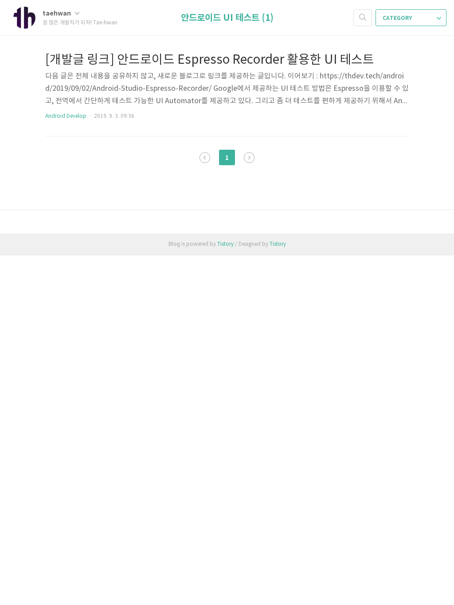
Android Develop (65, 116)
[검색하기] (363, 18)
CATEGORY (398, 18)
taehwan (57, 13)
